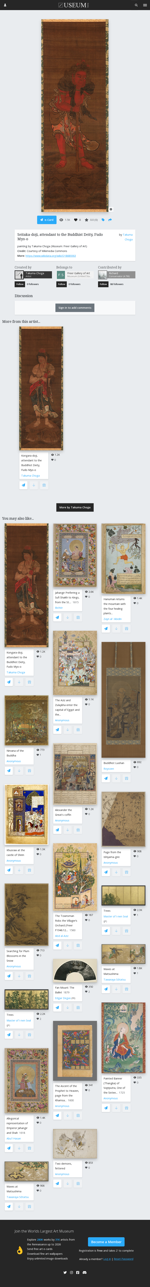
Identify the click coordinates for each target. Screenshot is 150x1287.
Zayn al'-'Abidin (113, 619)
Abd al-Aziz (61, 936)
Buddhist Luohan (114, 763)
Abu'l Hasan (14, 1138)
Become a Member (106, 1242)
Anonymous (14, 761)
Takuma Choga (30, 475)
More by (75, 507)
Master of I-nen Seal (19, 1020)
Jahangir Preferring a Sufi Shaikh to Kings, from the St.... (67, 597)
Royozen (109, 768)
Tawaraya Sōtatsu (18, 1197)
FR (73, 998)
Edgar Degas (63, 998)
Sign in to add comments (75, 307)
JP (8, 1025)
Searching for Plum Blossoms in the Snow (18, 955)
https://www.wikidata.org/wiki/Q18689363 (51, 255)
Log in (107, 1259)
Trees (10, 1014)
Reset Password (123, 1259)
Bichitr (59, 607)
